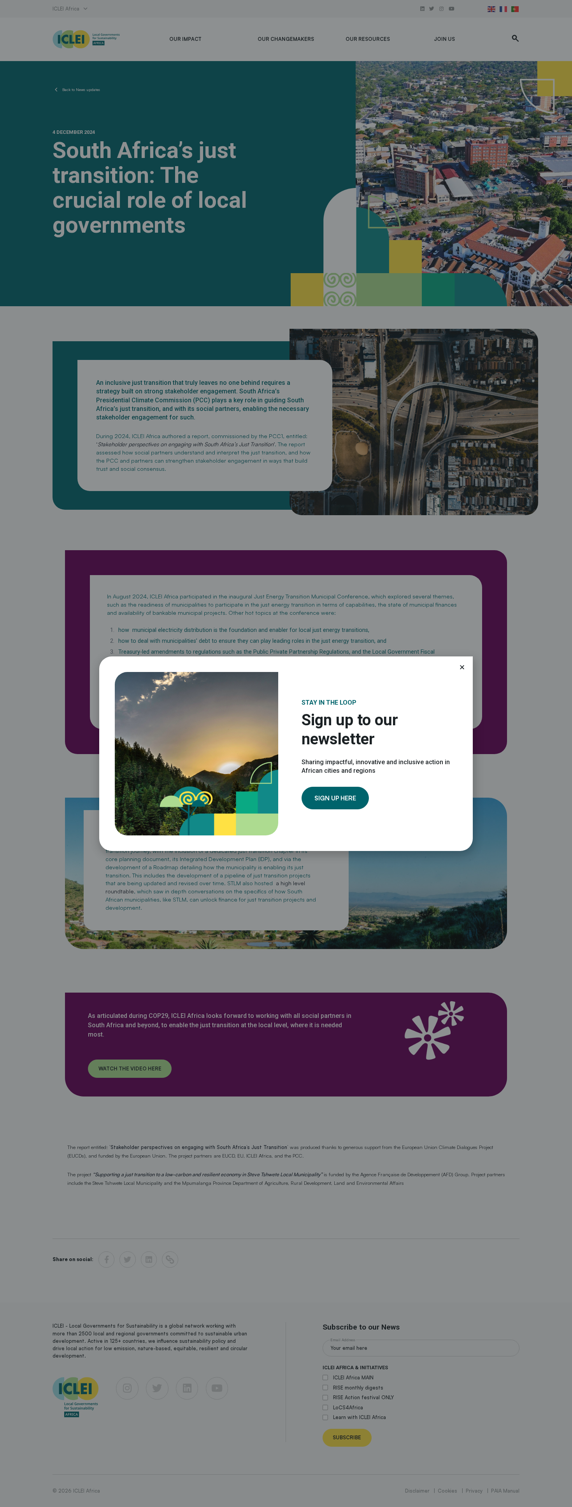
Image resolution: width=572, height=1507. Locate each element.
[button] (462, 667)
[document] (286, 753)
